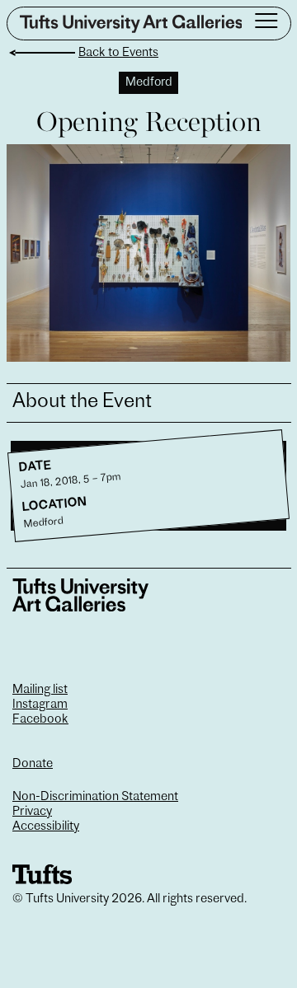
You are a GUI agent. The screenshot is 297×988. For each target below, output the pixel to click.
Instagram (40, 705)
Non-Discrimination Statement (95, 797)
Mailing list (40, 690)
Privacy (32, 812)
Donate (32, 764)
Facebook (40, 720)
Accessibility (45, 827)
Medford (148, 83)
